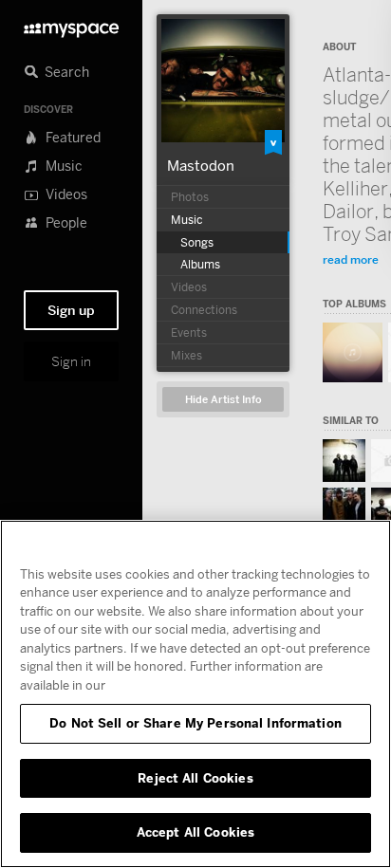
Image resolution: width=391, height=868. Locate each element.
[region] (195, 694)
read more (351, 259)
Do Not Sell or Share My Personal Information (195, 722)
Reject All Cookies (195, 777)
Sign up (71, 310)
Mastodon (200, 165)
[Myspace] (71, 25)
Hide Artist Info (223, 400)
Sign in (71, 361)
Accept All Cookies (195, 831)
